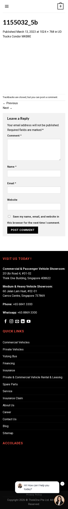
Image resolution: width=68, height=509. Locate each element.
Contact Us (10, 419)
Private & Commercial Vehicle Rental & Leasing (32, 377)
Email (11, 183)
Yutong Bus (10, 356)
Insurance (9, 370)
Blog (6, 426)
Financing (9, 363)
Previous (10, 103)
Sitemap (8, 433)
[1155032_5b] (34, 66)
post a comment (48, 97)
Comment (14, 135)
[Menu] (7, 6)
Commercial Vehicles (16, 342)
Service (7, 391)
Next (7, 108)
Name (12, 166)
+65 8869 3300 (27, 312)
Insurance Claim (13, 398)
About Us (8, 405)
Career (7, 412)
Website (12, 199)
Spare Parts (10, 384)
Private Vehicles (13, 349)
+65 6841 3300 (22, 304)
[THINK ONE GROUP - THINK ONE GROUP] (33, 6)
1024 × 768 (47, 31)
